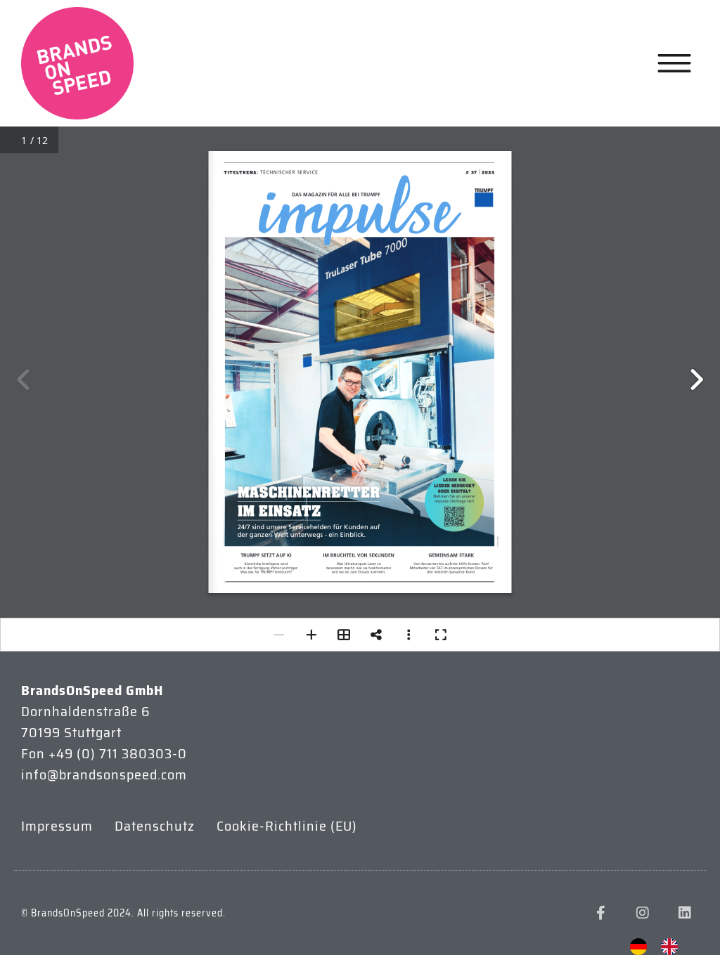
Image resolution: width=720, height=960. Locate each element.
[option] (673, 946)
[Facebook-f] (600, 913)
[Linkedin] (685, 913)
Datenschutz (155, 826)
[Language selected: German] (661, 946)
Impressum (57, 826)
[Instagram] (643, 913)
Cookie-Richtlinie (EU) (287, 826)
